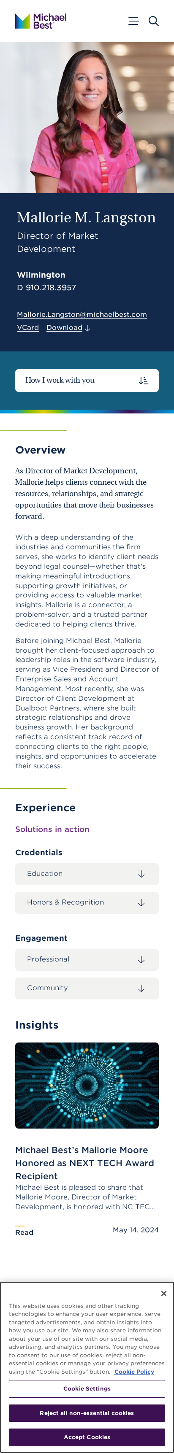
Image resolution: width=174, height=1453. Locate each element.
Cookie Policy (134, 1372)
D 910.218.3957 (46, 288)
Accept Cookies (87, 1437)
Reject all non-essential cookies (87, 1413)
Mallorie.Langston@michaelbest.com (82, 315)
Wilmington (41, 274)
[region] (87, 1367)
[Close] (164, 1293)
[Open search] (154, 21)
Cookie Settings (87, 1388)
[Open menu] (133, 21)
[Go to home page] (40, 21)
